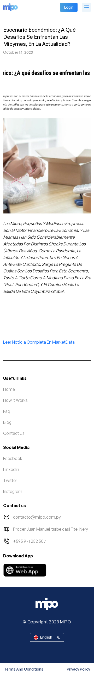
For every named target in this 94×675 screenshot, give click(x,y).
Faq (6, 411)
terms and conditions (23, 669)
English (46, 637)
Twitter (10, 480)
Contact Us (14, 433)
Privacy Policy (78, 669)
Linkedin (11, 469)
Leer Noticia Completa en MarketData (39, 342)
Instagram (12, 491)
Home (9, 389)
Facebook (12, 458)
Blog (7, 422)
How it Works (15, 400)
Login (68, 7)
